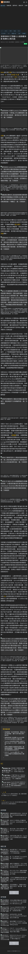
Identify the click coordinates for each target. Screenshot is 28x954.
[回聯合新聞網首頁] (2, 2)
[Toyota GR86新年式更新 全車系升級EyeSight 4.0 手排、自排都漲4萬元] (5, 909)
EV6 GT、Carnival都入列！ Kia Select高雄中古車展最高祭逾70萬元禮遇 (14, 753)
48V (9, 33)
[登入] (24, 2)
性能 (15, 31)
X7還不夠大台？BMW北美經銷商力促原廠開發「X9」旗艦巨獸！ (18, 776)
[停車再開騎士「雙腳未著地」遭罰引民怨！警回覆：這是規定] (5, 886)
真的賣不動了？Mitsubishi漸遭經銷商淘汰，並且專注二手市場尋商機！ (18, 851)
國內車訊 (3, 5)
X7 (2, 31)
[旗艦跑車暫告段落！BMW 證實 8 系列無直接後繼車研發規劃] (5, 815)
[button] (26, 2)
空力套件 (3, 33)
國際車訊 (15, 5)
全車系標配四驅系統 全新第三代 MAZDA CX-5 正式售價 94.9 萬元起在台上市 (18, 901)
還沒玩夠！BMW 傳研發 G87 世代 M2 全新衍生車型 (18, 829)
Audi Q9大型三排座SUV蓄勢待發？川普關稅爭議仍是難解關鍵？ (18, 783)
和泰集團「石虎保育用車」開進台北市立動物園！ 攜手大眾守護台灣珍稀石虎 (15, 733)
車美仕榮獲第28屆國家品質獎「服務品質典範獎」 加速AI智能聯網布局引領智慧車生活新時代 (15, 748)
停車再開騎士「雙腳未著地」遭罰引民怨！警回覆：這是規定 (18, 886)
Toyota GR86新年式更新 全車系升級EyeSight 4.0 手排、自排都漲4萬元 (15, 743)
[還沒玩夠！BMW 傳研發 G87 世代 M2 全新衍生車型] (5, 831)
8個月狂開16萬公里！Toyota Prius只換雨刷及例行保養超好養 (18, 837)
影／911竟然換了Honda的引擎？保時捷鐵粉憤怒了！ (18, 857)
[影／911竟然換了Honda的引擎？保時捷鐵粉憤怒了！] (5, 858)
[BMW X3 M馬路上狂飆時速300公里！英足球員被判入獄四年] (5, 822)
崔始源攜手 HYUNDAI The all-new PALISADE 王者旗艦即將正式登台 (18, 922)
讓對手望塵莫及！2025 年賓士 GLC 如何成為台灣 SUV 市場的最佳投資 (18, 865)
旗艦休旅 (14, 33)
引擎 (10, 31)
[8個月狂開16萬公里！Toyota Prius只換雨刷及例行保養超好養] (5, 838)
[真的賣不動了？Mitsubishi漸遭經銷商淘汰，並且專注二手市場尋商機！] (5, 851)
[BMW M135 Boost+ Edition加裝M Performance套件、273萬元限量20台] (5, 937)
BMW (6, 31)
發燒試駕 (9, 5)
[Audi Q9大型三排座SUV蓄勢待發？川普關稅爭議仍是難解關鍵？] (6, 784)
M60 (19, 31)
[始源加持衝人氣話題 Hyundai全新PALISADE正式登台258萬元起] (5, 916)
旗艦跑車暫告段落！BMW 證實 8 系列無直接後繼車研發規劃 (18, 815)
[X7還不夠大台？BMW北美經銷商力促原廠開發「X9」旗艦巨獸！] (6, 777)
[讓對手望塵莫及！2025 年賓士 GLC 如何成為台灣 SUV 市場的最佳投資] (5, 865)
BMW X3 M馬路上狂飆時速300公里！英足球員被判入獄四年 (18, 822)
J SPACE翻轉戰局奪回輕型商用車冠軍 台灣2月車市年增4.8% (18, 879)
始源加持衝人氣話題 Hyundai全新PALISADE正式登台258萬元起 (14, 738)
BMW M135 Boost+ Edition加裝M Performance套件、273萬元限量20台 (18, 936)
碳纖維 (24, 33)
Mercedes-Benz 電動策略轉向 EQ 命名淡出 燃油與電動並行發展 (18, 872)
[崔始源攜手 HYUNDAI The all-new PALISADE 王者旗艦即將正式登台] (5, 923)
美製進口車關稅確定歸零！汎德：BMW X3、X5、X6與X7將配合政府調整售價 (18, 769)
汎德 (19, 33)
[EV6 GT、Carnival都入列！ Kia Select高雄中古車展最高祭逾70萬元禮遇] (5, 930)
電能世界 (21, 5)
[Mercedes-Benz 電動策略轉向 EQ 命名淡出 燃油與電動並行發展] (5, 872)
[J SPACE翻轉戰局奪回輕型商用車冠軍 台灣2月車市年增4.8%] (5, 879)
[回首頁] (6, 2)
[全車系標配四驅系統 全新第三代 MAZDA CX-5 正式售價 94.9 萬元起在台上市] (5, 902)
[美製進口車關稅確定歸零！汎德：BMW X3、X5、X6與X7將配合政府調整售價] (6, 770)
